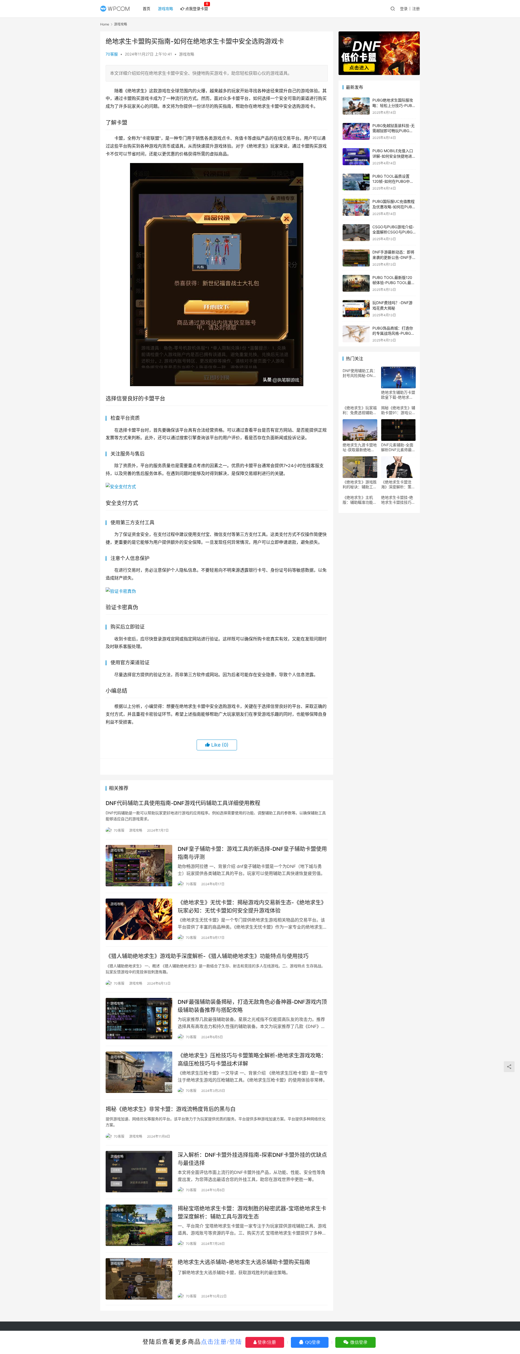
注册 (416, 8)
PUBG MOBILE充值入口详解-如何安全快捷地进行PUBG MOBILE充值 (394, 156)
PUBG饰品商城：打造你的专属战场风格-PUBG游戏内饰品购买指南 (393, 333)
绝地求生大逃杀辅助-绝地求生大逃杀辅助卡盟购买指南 (244, 1262)
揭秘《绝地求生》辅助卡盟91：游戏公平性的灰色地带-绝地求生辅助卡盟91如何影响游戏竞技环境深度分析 (398, 410)
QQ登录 (312, 1342)
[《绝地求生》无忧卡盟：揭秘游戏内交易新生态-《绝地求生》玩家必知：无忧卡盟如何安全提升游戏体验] (139, 919)
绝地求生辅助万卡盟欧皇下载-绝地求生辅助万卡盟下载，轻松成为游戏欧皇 (398, 395)
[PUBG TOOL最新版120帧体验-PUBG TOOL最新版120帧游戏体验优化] (356, 283)
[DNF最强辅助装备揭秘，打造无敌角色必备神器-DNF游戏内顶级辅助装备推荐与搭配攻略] (139, 1019)
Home (104, 24)
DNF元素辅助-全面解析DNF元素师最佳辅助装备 (398, 447)
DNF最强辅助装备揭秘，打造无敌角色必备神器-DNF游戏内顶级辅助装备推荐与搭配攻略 (252, 1006)
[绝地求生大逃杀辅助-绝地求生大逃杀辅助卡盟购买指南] (139, 1279)
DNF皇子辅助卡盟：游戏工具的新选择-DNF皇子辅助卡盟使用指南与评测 (252, 853)
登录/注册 (266, 1342)
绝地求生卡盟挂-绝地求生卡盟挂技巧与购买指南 (398, 500)
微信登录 (358, 1342)
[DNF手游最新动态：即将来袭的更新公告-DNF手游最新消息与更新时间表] (356, 257)
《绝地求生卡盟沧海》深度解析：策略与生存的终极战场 (398, 484)
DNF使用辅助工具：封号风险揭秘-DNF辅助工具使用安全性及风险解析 (360, 373)
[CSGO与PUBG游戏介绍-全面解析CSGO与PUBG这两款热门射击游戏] (356, 232)
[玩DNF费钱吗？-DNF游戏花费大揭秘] (356, 308)
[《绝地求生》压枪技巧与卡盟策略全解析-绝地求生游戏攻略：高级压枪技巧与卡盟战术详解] (139, 1072)
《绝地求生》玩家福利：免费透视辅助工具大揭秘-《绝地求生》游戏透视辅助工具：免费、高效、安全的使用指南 (360, 410)
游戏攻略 (165, 8)
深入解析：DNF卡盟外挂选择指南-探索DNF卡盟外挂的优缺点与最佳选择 (252, 1159)
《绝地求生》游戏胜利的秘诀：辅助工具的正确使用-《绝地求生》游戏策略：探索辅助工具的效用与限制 (360, 484)
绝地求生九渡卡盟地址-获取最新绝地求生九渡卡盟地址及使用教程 (360, 447)
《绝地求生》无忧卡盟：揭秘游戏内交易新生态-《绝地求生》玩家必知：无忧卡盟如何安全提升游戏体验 (252, 906)
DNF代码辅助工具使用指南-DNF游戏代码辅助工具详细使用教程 (183, 803)
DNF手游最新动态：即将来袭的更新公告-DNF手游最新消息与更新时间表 (393, 257)
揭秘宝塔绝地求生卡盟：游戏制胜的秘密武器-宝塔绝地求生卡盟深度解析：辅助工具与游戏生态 (252, 1212)
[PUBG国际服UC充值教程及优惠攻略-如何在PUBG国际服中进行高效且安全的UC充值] (356, 207)
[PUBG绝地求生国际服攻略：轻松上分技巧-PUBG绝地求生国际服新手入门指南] (356, 106)
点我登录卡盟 (196, 8)
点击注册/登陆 (221, 1341)
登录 (404, 8)
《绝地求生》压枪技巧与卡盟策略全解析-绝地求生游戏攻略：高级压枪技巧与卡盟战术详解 (252, 1059)
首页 (146, 8)
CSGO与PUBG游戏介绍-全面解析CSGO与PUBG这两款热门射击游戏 (393, 232)
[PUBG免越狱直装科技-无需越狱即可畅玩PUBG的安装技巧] (356, 131)
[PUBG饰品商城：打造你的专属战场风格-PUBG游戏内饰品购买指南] (356, 334)
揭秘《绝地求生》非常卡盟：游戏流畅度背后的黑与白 (171, 1109)
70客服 (112, 54)
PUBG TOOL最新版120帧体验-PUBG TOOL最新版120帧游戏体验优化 (393, 282)
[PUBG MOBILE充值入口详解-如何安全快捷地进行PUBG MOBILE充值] (356, 156)
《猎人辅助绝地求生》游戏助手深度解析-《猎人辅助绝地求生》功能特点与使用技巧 (207, 956)
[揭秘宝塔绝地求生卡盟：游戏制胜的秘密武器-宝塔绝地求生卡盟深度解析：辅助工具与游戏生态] (139, 1225)
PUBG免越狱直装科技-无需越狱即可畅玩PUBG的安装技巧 (393, 130)
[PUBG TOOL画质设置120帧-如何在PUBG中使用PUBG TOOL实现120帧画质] (356, 182)
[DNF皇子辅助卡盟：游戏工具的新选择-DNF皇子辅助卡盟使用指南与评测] (139, 866)
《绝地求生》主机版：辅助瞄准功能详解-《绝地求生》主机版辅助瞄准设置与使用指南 (360, 500)
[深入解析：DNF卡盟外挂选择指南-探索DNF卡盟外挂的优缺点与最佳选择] (139, 1172)
